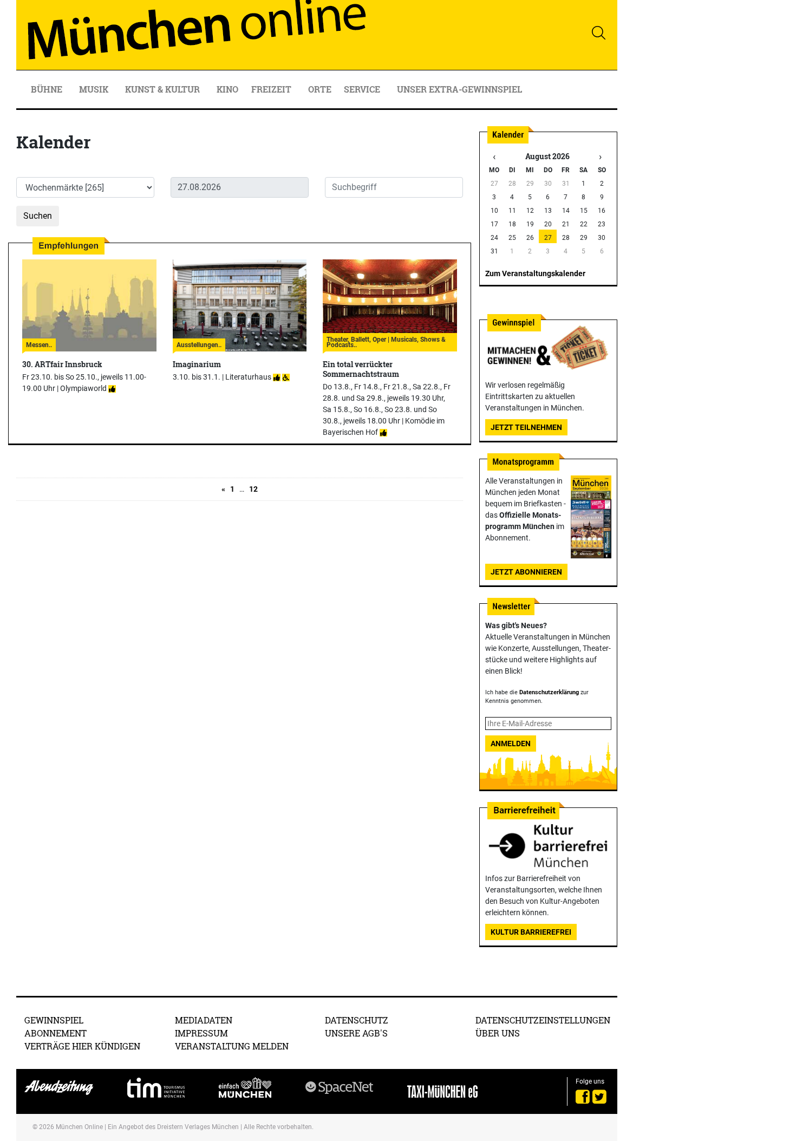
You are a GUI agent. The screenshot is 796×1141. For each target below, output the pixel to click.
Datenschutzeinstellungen (542, 1020)
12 (253, 489)
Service (363, 89)
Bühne (47, 89)
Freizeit (272, 89)
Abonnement (55, 1033)
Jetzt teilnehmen (526, 427)
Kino (227, 89)
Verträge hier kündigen (82, 1046)
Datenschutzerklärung (549, 692)
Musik (94, 89)
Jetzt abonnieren (526, 572)
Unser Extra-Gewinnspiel (459, 89)
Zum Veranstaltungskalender (535, 273)
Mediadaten (203, 1020)
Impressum (201, 1033)
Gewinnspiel (53, 1020)
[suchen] (598, 32)
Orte (319, 89)
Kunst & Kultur (163, 89)
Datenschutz (356, 1020)
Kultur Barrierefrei (531, 932)
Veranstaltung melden (232, 1046)
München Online (79, 1127)
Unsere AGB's (356, 1033)
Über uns (497, 1033)
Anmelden (511, 743)
